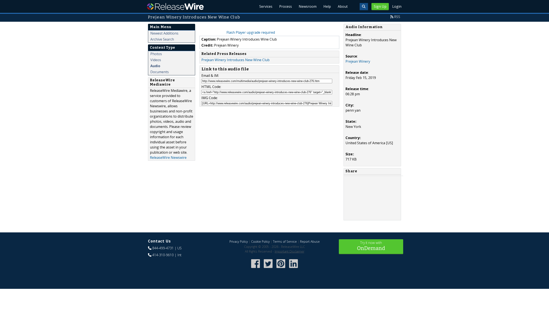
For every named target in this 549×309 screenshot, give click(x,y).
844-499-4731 (163, 248)
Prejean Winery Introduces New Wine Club (235, 60)
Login (396, 6)
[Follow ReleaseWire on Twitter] (268, 268)
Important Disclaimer (289, 251)
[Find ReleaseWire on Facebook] (255, 268)
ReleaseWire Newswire (168, 157)
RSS (397, 16)
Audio (155, 66)
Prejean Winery (357, 61)
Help (327, 6)
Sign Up (380, 6)
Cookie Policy (260, 241)
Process (285, 6)
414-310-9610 (163, 255)
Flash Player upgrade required (250, 32)
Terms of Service (285, 241)
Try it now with (371, 245)
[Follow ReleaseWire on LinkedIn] (293, 268)
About (343, 6)
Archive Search (162, 39)
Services (265, 6)
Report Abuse (310, 241)
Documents (159, 72)
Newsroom (308, 6)
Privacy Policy (238, 241)
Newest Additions (164, 33)
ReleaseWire (175, 6)
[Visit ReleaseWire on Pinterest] (281, 268)
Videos (155, 60)
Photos (156, 54)
